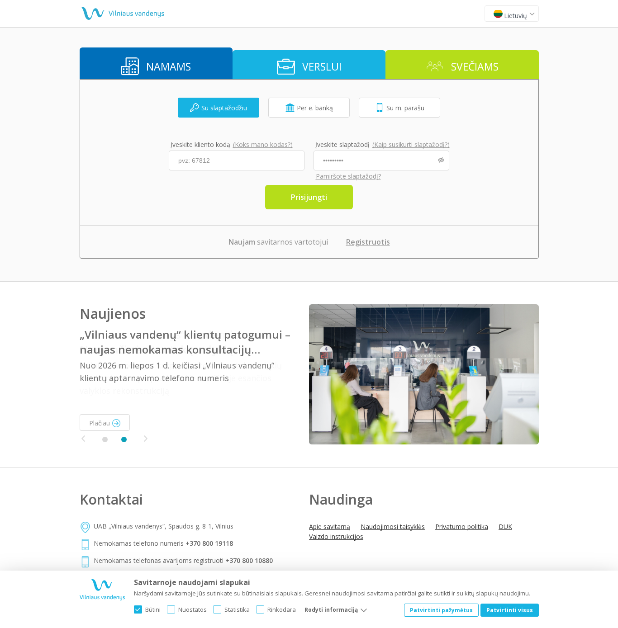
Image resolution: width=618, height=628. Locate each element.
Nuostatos (192, 609)
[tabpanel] (309, 374)
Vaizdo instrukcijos (336, 536)
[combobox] (512, 13)
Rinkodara (281, 609)
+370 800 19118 (209, 543)
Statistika (237, 609)
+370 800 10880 (249, 560)
